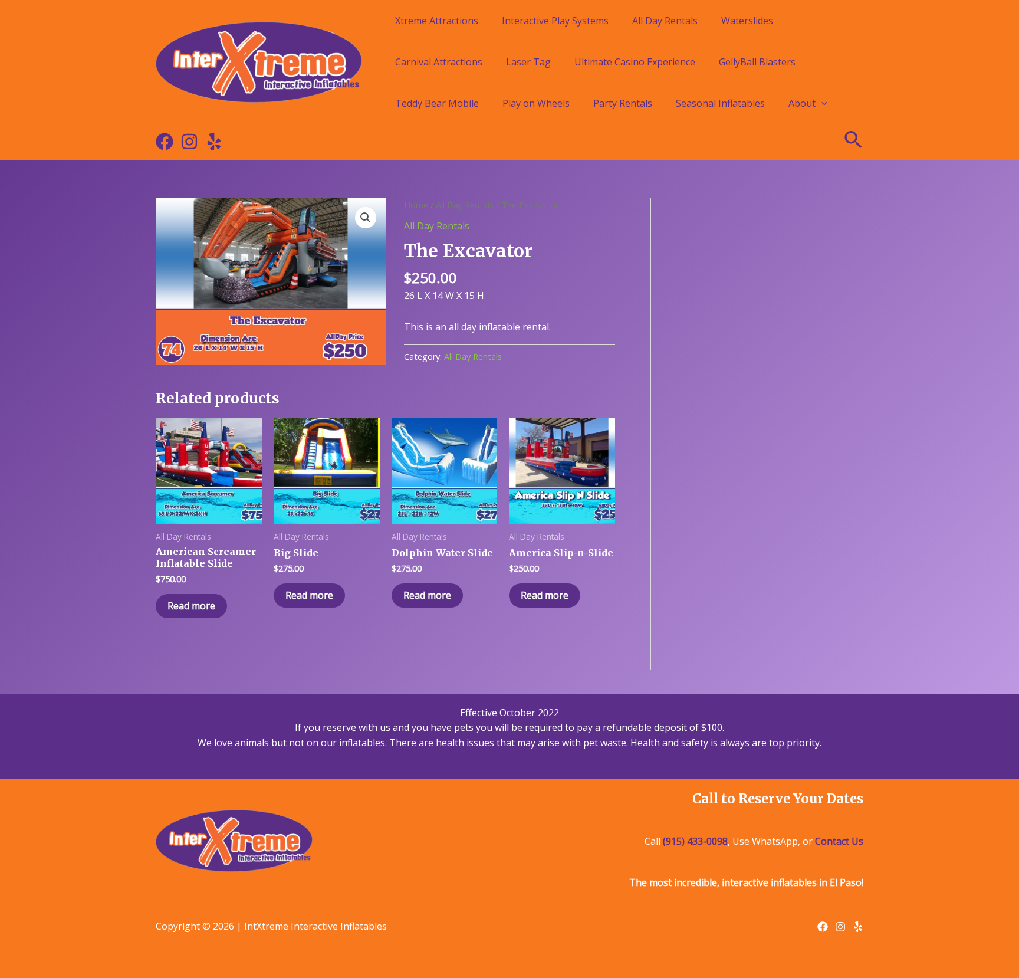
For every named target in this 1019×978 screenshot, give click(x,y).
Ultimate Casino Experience (634, 61)
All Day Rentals (665, 20)
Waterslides (747, 20)
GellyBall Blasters (757, 61)
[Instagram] (189, 141)
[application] (821, 103)
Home (416, 205)
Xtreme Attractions (436, 20)
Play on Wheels (536, 103)
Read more (191, 605)
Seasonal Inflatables (720, 103)
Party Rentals (622, 103)
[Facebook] (164, 141)
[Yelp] (214, 141)
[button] (365, 217)
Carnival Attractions (438, 61)
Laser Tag (528, 61)
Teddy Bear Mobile (437, 103)
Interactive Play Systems (555, 20)
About (802, 103)
